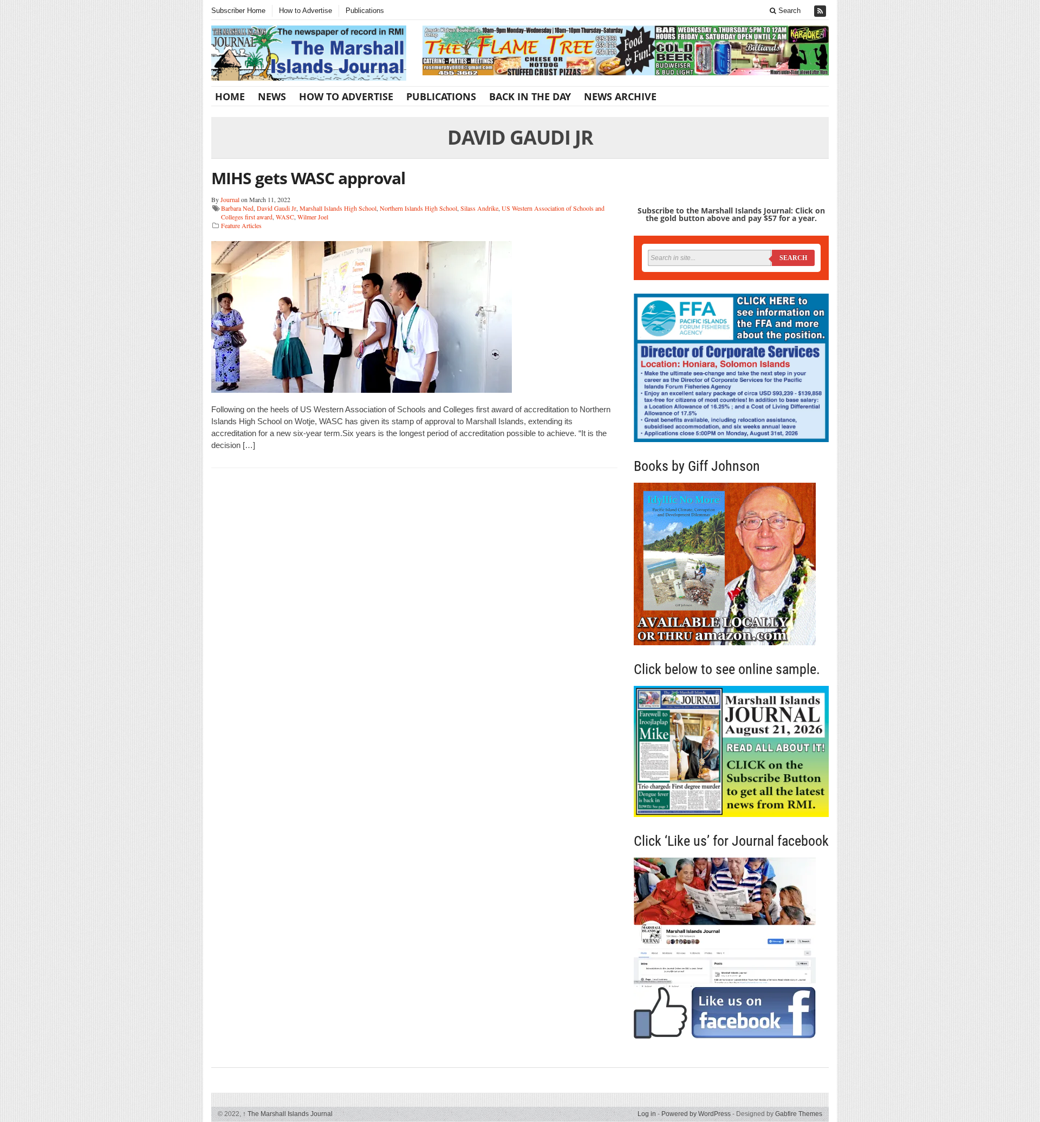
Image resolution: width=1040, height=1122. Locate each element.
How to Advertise (305, 11)
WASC (285, 216)
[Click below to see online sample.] (731, 751)
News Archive (620, 96)
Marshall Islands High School (338, 208)
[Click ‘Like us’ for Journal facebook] (731, 948)
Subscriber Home (238, 11)
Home (230, 96)
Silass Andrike (479, 208)
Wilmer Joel (312, 216)
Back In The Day (530, 96)
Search (788, 11)
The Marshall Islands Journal (288, 1114)
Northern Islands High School (418, 208)
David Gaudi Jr (276, 208)
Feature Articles (241, 225)
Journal (229, 199)
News (272, 96)
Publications (365, 11)
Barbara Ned (237, 208)
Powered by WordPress (696, 1114)
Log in (647, 1114)
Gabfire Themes (798, 1114)
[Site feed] (821, 11)
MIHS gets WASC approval (308, 178)
